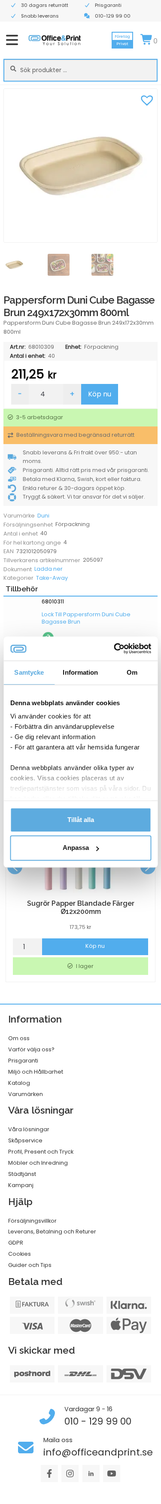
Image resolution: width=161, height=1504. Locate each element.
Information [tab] (80, 672)
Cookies (19, 1253)
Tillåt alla (80, 819)
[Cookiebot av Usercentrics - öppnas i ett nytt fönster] (114, 648)
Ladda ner (48, 568)
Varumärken (25, 1094)
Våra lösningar (28, 1129)
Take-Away (52, 578)
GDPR (15, 1242)
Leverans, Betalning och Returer (52, 1231)
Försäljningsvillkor (32, 1220)
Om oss (19, 1038)
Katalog (19, 1083)
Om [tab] (132, 672)
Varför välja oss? (31, 1049)
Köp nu (99, 394)
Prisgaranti (23, 1060)
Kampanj (20, 1185)
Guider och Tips (30, 1265)
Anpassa (76, 848)
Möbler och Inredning (38, 1162)
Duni (43, 515)
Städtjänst (22, 1174)
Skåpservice (25, 1140)
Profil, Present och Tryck (40, 1151)
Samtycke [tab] (29, 672)
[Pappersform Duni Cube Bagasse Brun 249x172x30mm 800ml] (80, 165)
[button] (146, 99)
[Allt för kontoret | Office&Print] (54, 39)
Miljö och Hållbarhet (35, 1071)
